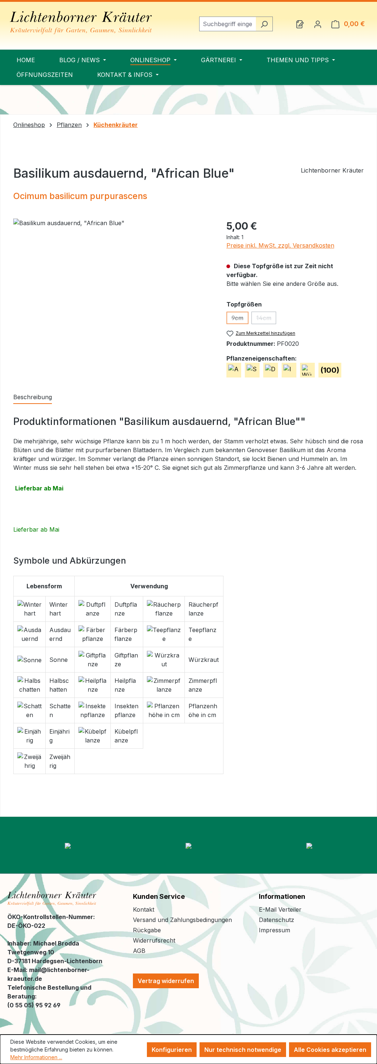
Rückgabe (147, 930)
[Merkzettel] (300, 24)
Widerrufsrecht (154, 940)
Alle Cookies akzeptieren (330, 1049)
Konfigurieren (172, 1049)
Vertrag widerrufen (166, 981)
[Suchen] (264, 24)
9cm (240, 319)
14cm (266, 319)
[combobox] (227, 24)
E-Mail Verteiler (280, 909)
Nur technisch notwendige (242, 1049)
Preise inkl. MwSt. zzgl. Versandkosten (280, 245)
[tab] (32, 397)
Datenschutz (276, 919)
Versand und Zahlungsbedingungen (182, 919)
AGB (139, 950)
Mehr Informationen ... (36, 1057)
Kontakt (143, 909)
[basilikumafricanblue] (112, 298)
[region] (112, 298)
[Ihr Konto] (318, 24)
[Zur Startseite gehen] (81, 22)
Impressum (274, 930)
